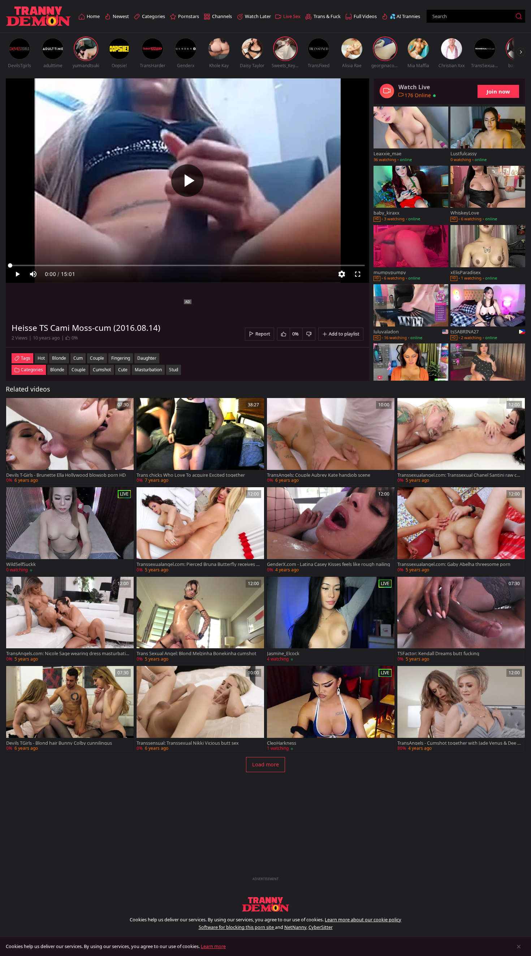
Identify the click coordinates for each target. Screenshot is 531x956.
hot (41, 358)
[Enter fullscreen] (357, 274)
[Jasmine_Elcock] (330, 620)
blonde (59, 358)
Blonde (57, 370)
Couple (79, 370)
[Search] (519, 16)
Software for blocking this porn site (237, 927)
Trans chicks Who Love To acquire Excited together (191, 475)
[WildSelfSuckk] (70, 530)
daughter (146, 358)
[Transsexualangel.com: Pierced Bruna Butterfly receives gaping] (200, 530)
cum (78, 358)
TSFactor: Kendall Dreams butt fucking (438, 653)
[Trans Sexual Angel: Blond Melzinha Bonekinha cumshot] (200, 620)
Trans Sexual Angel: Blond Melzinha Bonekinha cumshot (196, 653)
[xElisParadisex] (487, 253)
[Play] (187, 180)
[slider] (187, 265)
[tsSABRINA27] (487, 312)
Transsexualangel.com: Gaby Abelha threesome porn (453, 564)
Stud (173, 370)
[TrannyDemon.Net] (38, 16)
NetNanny (295, 927)
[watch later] (15, 406)
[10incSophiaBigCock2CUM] (411, 372)
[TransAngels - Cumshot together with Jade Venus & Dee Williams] (461, 709)
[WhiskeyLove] (487, 194)
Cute (123, 370)
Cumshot (102, 370)
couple (97, 358)
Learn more (213, 946)
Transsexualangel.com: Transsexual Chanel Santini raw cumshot (458, 475)
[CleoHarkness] (330, 709)
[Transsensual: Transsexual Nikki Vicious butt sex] (200, 709)
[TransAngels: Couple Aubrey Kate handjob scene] (330, 441)
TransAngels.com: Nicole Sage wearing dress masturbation (67, 653)
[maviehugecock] (487, 372)
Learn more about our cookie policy (363, 919)
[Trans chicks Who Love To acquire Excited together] (200, 441)
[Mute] (33, 274)
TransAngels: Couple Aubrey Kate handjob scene (318, 475)
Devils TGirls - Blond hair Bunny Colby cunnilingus (59, 743)
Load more (265, 764)
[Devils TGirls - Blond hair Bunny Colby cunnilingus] (70, 709)
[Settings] (341, 274)
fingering (120, 358)
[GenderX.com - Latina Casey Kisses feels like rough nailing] (330, 530)
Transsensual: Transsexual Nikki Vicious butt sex (188, 743)
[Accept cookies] (518, 946)
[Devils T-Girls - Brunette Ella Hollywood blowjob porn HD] (70, 441)
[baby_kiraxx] (411, 194)
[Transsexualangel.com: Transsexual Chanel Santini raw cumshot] (461, 441)
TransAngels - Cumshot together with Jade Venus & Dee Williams (459, 743)
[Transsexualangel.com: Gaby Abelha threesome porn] (461, 530)
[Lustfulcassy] (487, 135)
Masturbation (148, 370)
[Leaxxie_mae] (411, 135)
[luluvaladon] (411, 312)
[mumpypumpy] (411, 253)
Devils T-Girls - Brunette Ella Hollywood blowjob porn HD (66, 475)
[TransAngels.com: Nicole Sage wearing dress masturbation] (70, 620)
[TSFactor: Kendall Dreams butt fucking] (461, 620)
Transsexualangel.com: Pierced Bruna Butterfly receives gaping (198, 564)
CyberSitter (320, 927)
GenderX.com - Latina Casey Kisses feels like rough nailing (328, 564)
